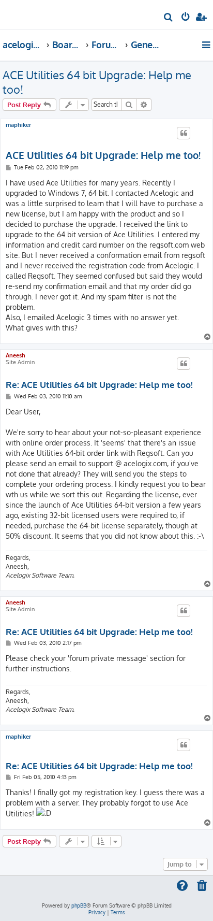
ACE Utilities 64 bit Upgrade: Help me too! (97, 81)
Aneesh (15, 355)
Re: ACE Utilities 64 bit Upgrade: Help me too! (99, 385)
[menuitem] (169, 18)
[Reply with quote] (183, 133)
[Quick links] (207, 44)
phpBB (78, 905)
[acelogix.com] (24, 13)
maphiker (18, 125)
